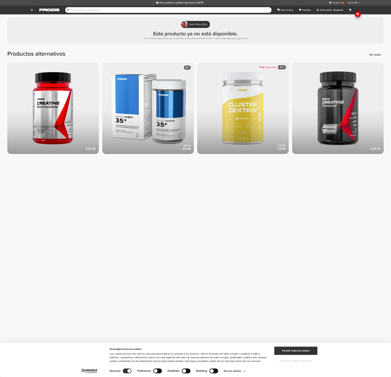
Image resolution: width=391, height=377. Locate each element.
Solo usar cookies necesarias (295, 360)
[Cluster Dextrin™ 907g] (244, 109)
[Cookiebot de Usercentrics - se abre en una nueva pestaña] (89, 371)
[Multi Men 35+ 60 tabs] (149, 109)
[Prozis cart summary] (350, 10)
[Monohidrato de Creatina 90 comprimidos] (54, 109)
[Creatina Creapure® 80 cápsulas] (339, 109)
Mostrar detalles (232, 371)
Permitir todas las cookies (296, 350)
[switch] (157, 370)
